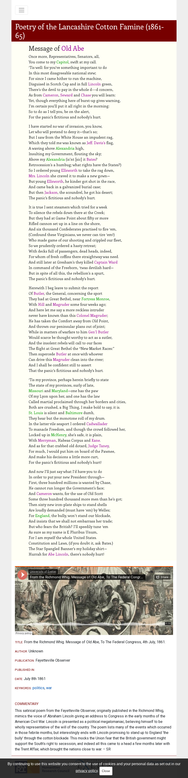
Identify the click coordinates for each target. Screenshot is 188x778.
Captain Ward (106, 262)
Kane (95, 440)
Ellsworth (69, 170)
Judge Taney (98, 445)
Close (106, 771)
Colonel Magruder (92, 315)
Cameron (50, 95)
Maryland (60, 390)
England (42, 515)
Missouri (36, 390)
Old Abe (72, 48)
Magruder (61, 304)
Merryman (47, 440)
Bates (91, 159)
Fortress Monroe (95, 298)
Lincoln (94, 83)
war (49, 688)
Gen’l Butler (98, 331)
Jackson (51, 192)
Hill (41, 304)
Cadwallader (97, 423)
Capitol (62, 61)
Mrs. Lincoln (39, 175)
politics (38, 688)
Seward (66, 95)
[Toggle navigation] (21, 10)
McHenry (58, 434)
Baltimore (74, 412)
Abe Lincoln (58, 554)
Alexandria (65, 148)
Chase (86, 95)
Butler (38, 293)
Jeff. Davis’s (96, 142)
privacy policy (87, 771)
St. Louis (36, 412)
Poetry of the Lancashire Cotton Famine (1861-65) (89, 31)
